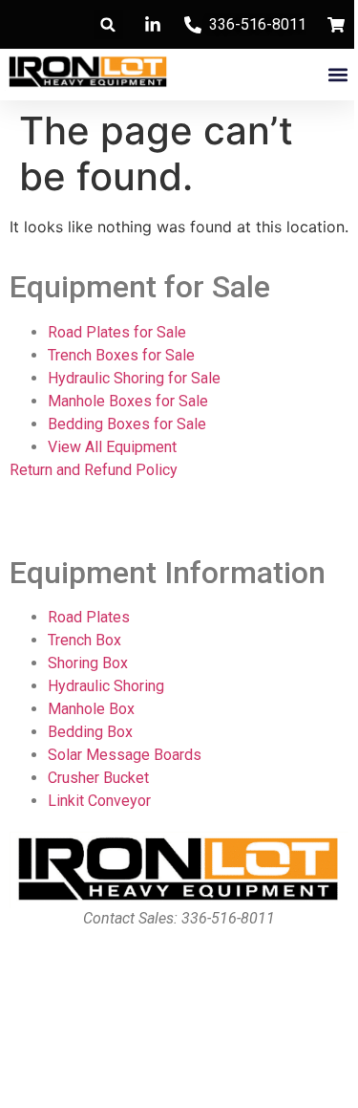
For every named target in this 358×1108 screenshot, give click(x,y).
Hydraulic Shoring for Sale (134, 378)
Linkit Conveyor (99, 801)
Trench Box (84, 640)
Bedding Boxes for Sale (127, 424)
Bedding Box (90, 732)
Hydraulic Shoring (106, 686)
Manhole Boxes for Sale (128, 401)
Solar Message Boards (124, 755)
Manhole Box (91, 709)
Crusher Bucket (98, 778)
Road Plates (89, 617)
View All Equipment (112, 447)
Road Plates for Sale (117, 332)
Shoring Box (88, 663)
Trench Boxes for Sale (121, 355)
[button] (108, 24)
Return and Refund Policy (94, 470)
